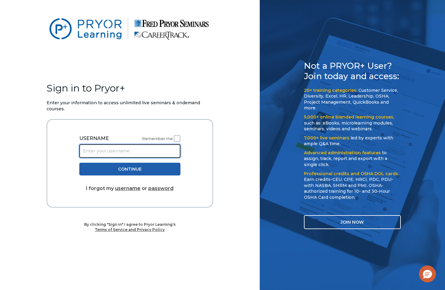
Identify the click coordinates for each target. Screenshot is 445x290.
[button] (427, 273)
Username (94, 138)
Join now (352, 222)
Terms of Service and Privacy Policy (130, 229)
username (127, 188)
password (160, 188)
